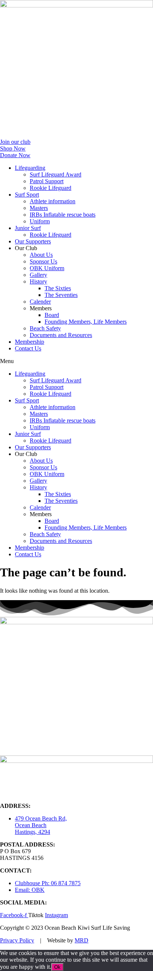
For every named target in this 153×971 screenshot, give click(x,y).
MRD (81, 940)
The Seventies (61, 295)
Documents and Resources (61, 335)
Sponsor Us (43, 261)
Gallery (38, 275)
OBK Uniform (47, 268)
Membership (29, 342)
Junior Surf (28, 228)
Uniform (40, 221)
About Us (41, 255)
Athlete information (52, 201)
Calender (40, 301)
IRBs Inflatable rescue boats (62, 214)
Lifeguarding (30, 168)
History (38, 281)
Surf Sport (27, 194)
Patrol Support (47, 181)
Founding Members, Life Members (86, 321)
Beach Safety (45, 328)
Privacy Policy (17, 940)
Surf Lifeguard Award (55, 174)
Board (52, 315)
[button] (76, 361)
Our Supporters (33, 241)
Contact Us (28, 348)
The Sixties (58, 288)
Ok (57, 967)
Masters (39, 208)
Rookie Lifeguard (50, 188)
